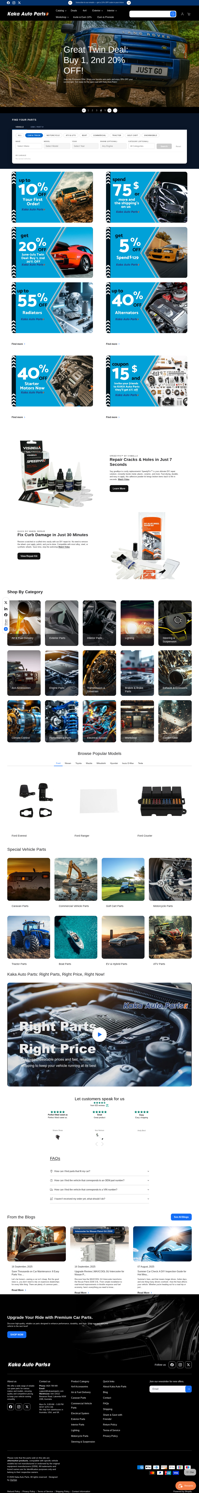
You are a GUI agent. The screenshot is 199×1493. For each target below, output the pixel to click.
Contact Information (81, 1491)
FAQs (55, 1158)
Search (164, 146)
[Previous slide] (84, 110)
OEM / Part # (37, 127)
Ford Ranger (82, 835)
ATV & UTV (71, 135)
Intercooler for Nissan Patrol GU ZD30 (93, 1231)
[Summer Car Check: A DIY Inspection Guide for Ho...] (162, 1243)
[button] (60, 10)
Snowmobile (150, 135)
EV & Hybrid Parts (116, 964)
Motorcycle (53, 135)
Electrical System (97, 737)
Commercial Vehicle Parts (74, 906)
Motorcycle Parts (163, 906)
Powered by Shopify (182, 1491)
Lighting (129, 638)
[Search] (173, 14)
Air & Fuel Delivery (22, 638)
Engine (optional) (108, 141)
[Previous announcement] (70, 3)
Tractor (116, 135)
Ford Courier (145, 835)
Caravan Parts (20, 906)
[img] (99, 1102)
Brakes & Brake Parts (134, 689)
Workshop (131, 737)
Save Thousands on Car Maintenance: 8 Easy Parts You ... (35, 1273)
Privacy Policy (28, 1491)
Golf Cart (132, 135)
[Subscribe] (188, 1389)
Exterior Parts (57, 638)
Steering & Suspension (169, 640)
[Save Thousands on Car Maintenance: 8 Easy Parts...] (36, 1243)
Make (18, 141)
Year (74, 141)
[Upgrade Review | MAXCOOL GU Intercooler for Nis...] (99, 1243)
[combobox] (153, 14)
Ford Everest (19, 835)
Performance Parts (60, 737)
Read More (18, 1290)
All (20, 135)
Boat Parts (65, 964)
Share (6, 622)
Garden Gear (170, 737)
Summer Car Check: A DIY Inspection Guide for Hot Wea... (162, 1273)
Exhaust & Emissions (175, 687)
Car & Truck (34, 135)
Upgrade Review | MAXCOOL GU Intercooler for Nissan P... (99, 1273)
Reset (178, 146)
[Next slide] (109, 110)
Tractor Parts (19, 964)
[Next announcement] (129, 3)
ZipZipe (13, 1480)
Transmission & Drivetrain (96, 689)
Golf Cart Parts (114, 906)
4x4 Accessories (21, 687)
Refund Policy (13, 1491)
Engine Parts (56, 687)
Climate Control (21, 737)
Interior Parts (94, 638)
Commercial (99, 135)
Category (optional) (138, 141)
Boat (84, 135)
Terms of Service (45, 1491)
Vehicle (20, 127)
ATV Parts (159, 964)
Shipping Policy (62, 1491)
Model (47, 141)
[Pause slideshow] (115, 110)
